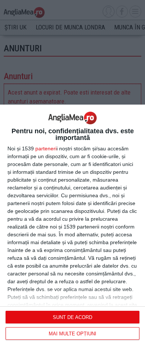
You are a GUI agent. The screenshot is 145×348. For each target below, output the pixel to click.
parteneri (46, 148)
